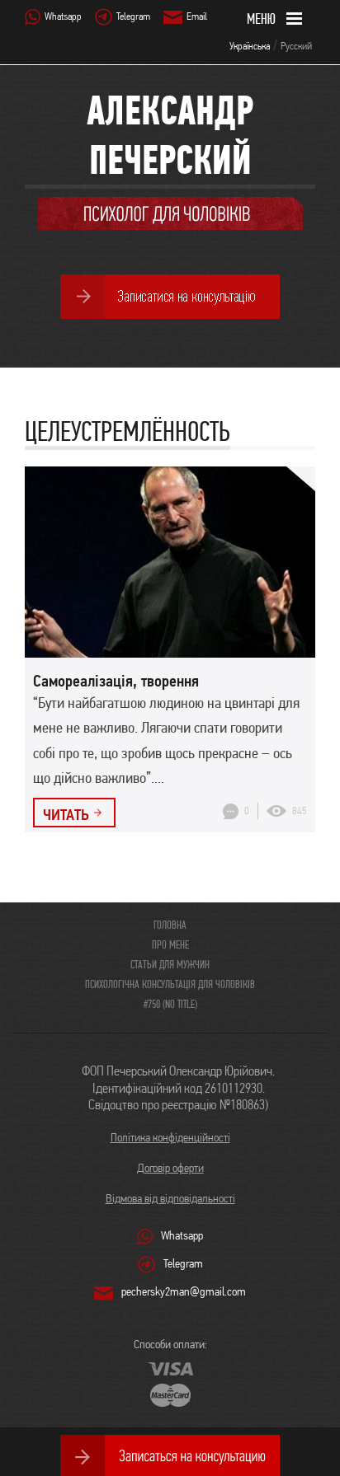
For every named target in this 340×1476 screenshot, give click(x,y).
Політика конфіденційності (170, 1137)
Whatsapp (63, 16)
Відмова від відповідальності (170, 1198)
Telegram (133, 16)
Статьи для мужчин (170, 964)
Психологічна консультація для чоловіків (170, 984)
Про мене (170, 944)
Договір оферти (170, 1167)
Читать (66, 814)
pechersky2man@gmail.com (183, 1291)
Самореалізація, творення (116, 681)
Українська (249, 46)
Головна (170, 924)
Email (197, 16)
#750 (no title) (170, 1004)
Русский (296, 46)
